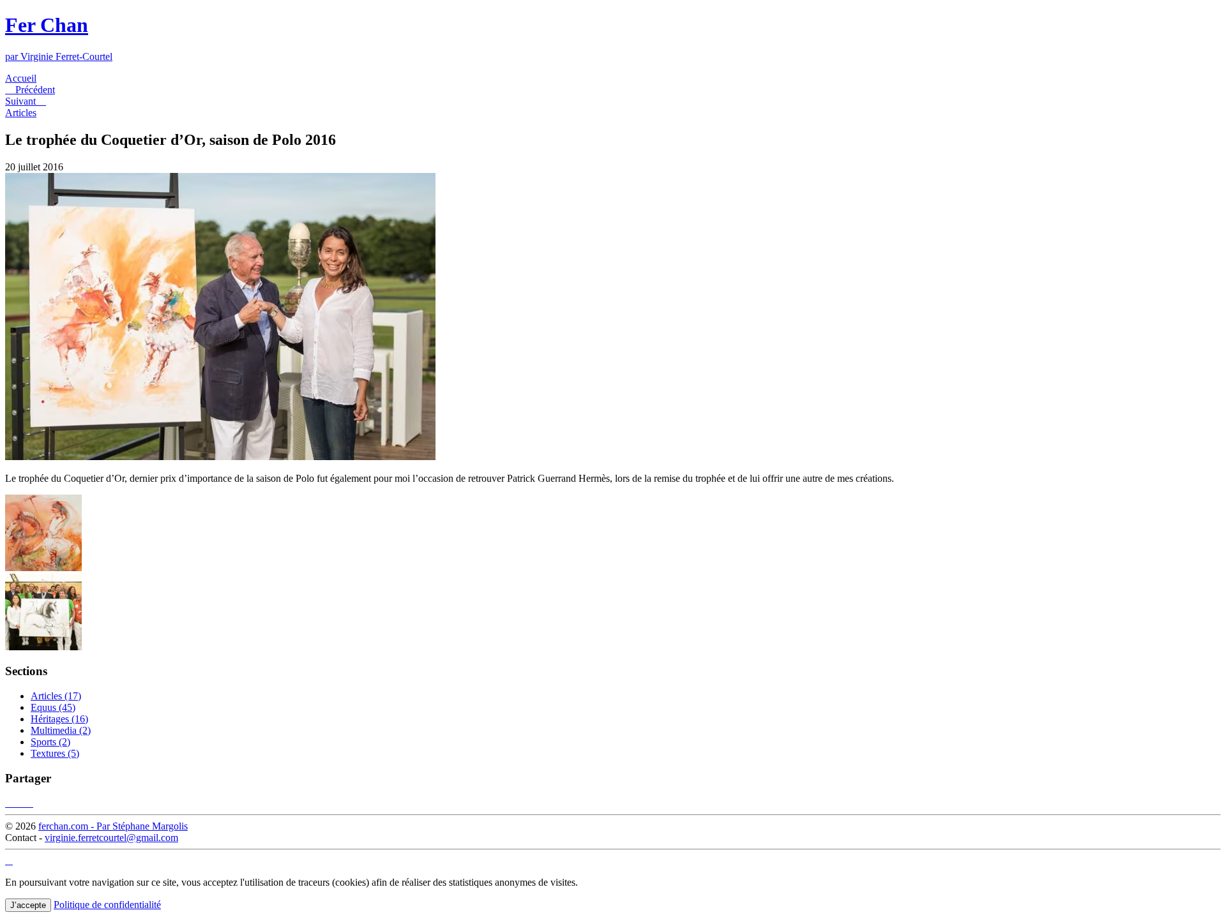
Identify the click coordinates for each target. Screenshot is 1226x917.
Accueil (20, 78)
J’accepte (28, 905)
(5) (55, 753)
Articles (20, 112)
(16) (59, 718)
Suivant (25, 101)
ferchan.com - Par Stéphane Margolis (113, 826)
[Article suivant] (43, 646)
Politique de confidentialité (107, 904)
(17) (56, 695)
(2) (61, 730)
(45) (53, 707)
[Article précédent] (43, 567)
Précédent (30, 89)
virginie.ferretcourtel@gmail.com (111, 837)
